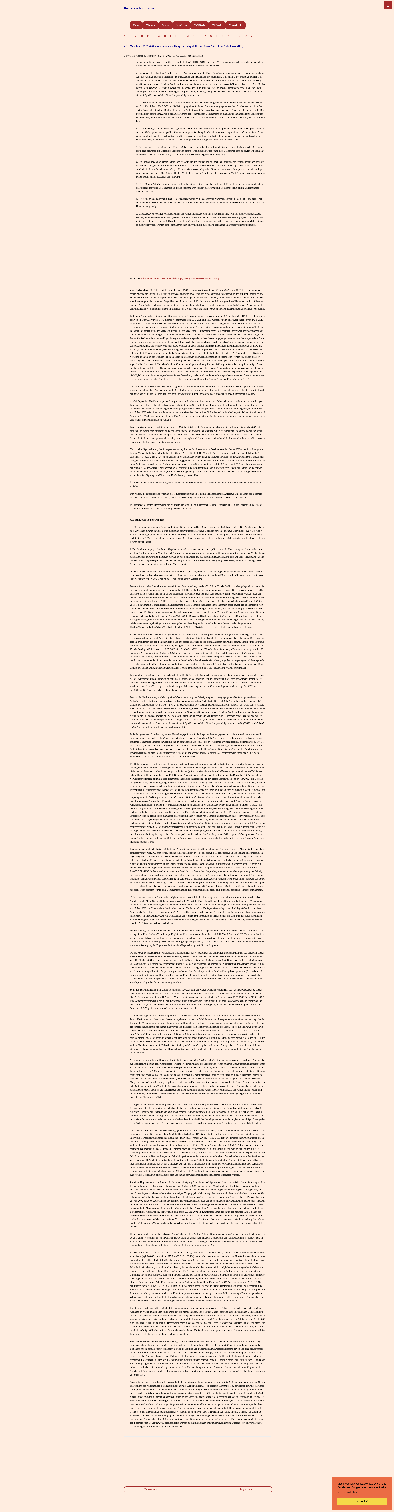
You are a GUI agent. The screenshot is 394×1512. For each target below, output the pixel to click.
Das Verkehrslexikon (139, 8)
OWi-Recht (199, 25)
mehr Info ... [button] (353, 1492)
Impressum (246, 1489)
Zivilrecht (217, 25)
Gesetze (165, 25)
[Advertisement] (197, 254)
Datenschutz (150, 1489)
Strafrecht (181, 25)
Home (136, 25)
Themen (150, 25)
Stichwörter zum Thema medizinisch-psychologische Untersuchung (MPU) (180, 278)
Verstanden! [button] (362, 1501)
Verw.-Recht (235, 25)
